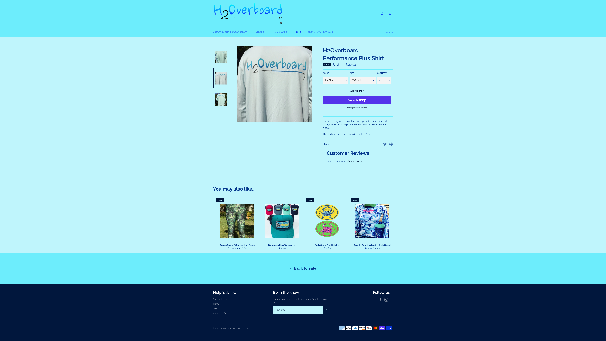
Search (216, 308)
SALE (298, 32)
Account (389, 32)
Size (352, 73)
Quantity (382, 73)
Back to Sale (304, 268)
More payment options (357, 108)
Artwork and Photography (230, 32)
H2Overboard (225, 328)
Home (216, 303)
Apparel (260, 32)
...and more (280, 32)
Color (326, 73)
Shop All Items (220, 299)
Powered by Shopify (240, 328)
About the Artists (221, 313)
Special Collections (320, 32)
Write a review (354, 161)
